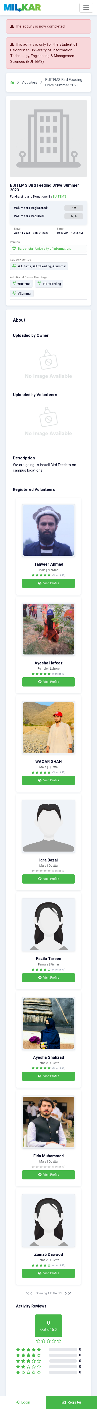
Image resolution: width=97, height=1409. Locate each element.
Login (25, 1402)
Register (74, 1402)
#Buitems (24, 284)
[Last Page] (70, 1293)
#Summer (24, 293)
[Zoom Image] (48, 530)
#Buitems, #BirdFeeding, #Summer (41, 266)
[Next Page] (66, 1293)
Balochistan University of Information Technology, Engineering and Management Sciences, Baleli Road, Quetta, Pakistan (48, 249)
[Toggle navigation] (86, 8)
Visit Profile (51, 583)
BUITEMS (59, 196)
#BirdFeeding (51, 284)
